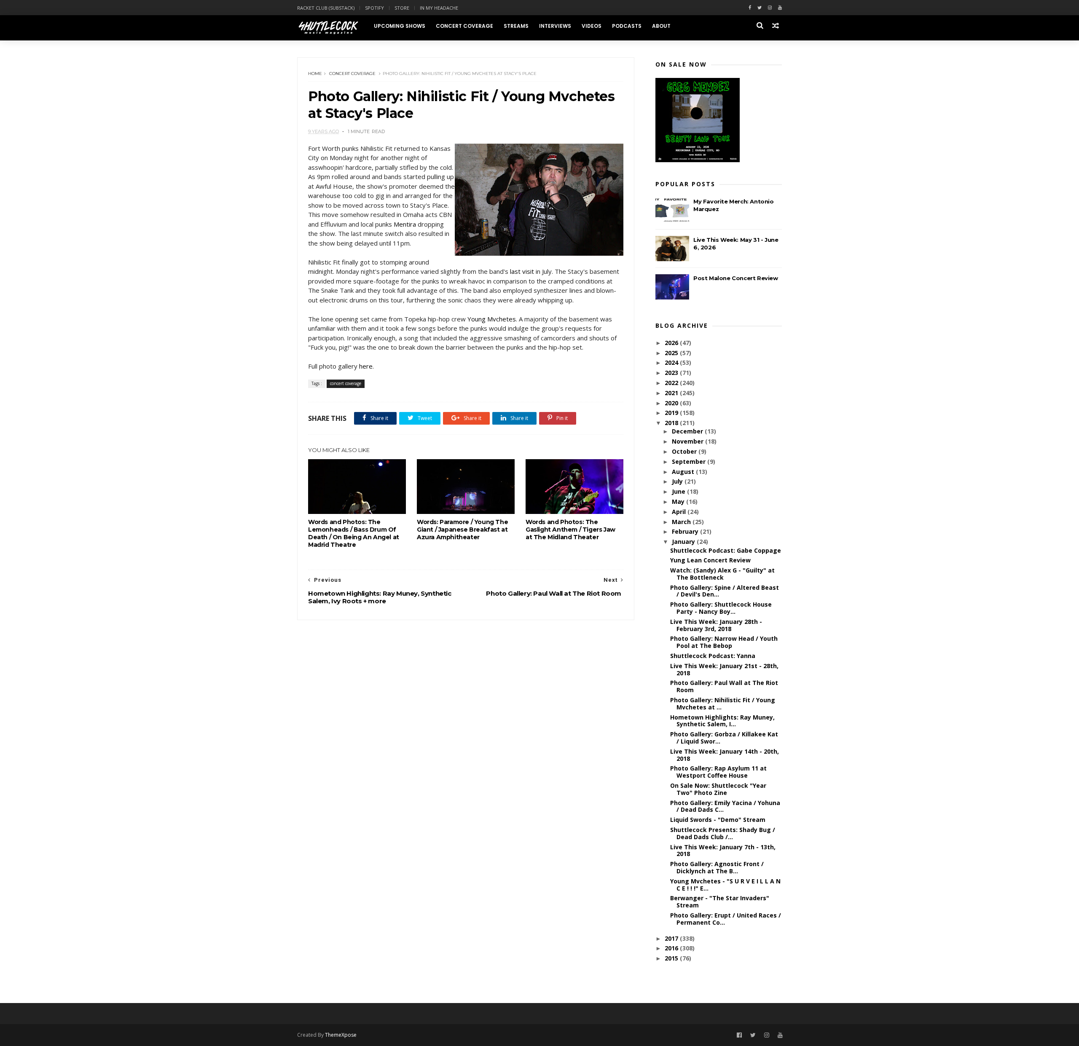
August (684, 472)
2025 (672, 353)
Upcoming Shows (399, 25)
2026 (672, 343)
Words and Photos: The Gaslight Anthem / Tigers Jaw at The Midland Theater (570, 529)
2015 (672, 958)
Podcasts (626, 25)
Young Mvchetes (491, 319)
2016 (672, 948)
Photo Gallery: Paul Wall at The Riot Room (724, 686)
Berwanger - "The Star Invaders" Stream (719, 901)
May (679, 502)
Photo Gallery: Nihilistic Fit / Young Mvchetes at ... (722, 703)
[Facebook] (750, 8)
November (688, 441)
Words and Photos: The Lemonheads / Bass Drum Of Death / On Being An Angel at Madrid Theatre (353, 533)
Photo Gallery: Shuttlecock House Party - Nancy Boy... (721, 607)
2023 (672, 373)
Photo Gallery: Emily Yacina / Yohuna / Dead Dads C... (725, 806)
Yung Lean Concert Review (710, 560)
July (678, 481)
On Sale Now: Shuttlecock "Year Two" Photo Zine (718, 789)
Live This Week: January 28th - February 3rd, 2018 (716, 625)
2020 (672, 403)
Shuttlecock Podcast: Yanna (712, 656)
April (679, 512)
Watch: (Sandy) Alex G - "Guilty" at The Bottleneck (722, 573)
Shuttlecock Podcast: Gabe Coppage (725, 550)
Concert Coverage (464, 25)
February (686, 531)
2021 (672, 393)
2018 (672, 423)
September (689, 461)
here (366, 366)
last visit (522, 271)
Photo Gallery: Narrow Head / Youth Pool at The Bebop (724, 642)
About (661, 25)
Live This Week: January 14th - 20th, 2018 (724, 754)
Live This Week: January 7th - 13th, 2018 (723, 850)
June (679, 491)
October (685, 451)
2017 (672, 938)
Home (315, 73)
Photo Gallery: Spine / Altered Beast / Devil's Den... (724, 591)
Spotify (374, 8)
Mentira (405, 224)
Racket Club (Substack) (325, 8)
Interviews (555, 25)
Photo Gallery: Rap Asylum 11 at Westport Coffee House (718, 771)
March (682, 522)
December (688, 431)
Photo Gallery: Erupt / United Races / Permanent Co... (725, 918)
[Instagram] (770, 8)
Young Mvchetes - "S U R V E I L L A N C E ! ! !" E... (725, 884)
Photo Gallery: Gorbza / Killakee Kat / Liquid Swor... (724, 737)
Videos (591, 25)
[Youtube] (780, 8)
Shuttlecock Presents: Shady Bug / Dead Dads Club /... (722, 833)
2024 (672, 362)
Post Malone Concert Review (735, 278)
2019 (672, 413)
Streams (516, 25)
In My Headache (439, 8)
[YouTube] (780, 1035)
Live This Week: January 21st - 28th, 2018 (724, 669)
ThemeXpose (341, 1034)
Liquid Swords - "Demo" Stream (717, 820)
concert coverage (352, 73)
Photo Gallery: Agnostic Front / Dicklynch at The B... (717, 867)
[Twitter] (759, 8)
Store (402, 8)
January (684, 542)
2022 (672, 383)
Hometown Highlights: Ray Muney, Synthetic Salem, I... (722, 720)
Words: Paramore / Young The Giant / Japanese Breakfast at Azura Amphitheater (462, 529)
